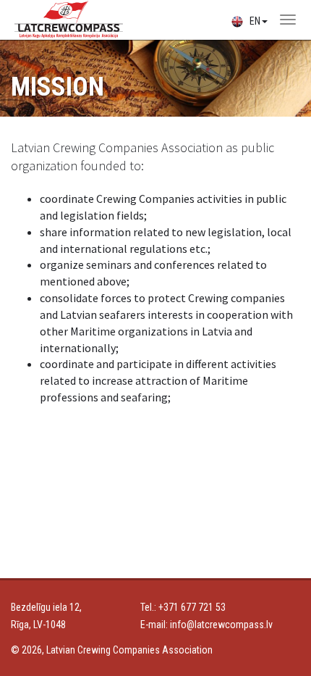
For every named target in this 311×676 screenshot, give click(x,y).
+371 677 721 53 (192, 607)
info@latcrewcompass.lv (221, 624)
